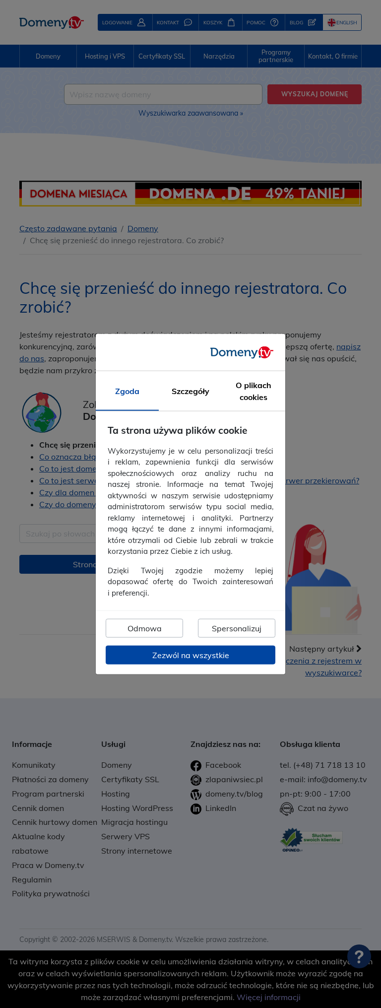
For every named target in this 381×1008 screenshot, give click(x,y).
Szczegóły (190, 391)
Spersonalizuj (236, 628)
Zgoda (127, 391)
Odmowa (144, 628)
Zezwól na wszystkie (190, 655)
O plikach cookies (253, 391)
